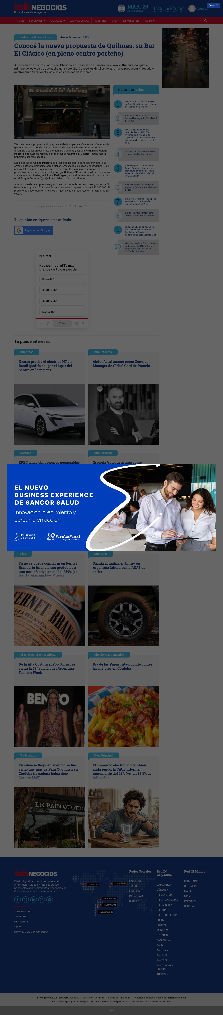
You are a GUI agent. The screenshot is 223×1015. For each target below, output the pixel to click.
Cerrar (212, 5)
